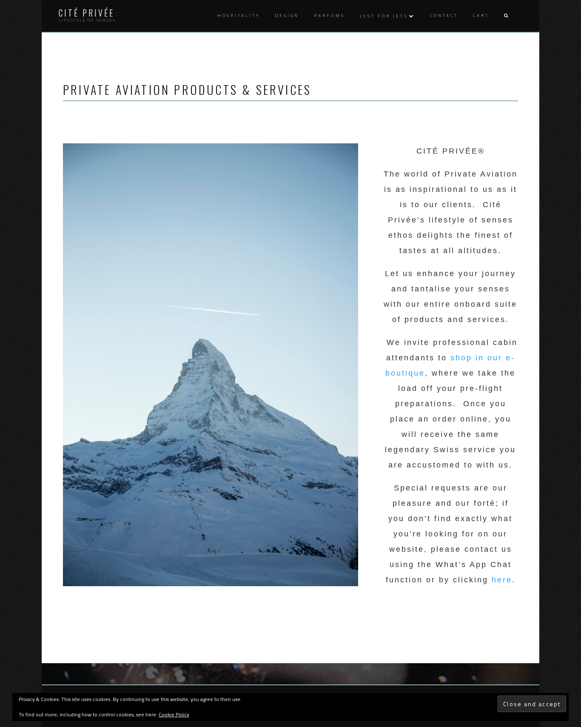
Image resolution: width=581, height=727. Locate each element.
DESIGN (287, 15)
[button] (506, 16)
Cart (481, 15)
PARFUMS (329, 15)
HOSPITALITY (238, 15)
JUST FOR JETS (384, 16)
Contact (444, 15)
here (502, 580)
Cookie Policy (174, 714)
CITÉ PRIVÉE (86, 12)
